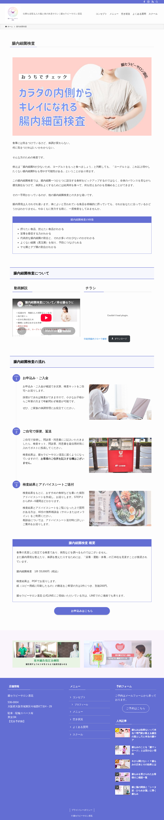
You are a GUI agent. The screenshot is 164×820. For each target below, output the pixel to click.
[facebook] (144, 2)
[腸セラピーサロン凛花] (12, 13)
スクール (78, 734)
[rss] (153, 2)
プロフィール (81, 704)
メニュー (78, 711)
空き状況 (78, 719)
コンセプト (79, 697)
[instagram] (148, 2)
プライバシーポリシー (82, 810)
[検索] (157, 2)
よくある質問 (80, 727)
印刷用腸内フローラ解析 (95, 339)
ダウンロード (121, 339)
